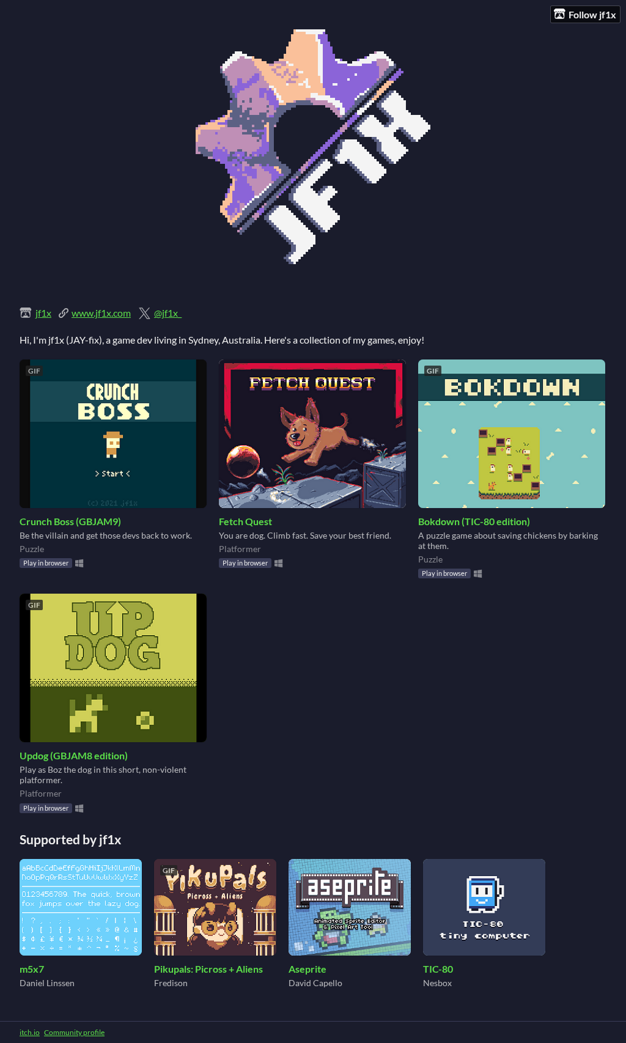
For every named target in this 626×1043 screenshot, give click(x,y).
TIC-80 (438, 969)
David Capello (315, 983)
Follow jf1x (592, 14)
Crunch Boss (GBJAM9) (70, 521)
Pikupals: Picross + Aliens (208, 969)
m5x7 (32, 969)
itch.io (30, 1032)
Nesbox (437, 983)
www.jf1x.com (101, 313)
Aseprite (307, 969)
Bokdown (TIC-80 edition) (474, 521)
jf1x (43, 313)
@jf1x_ (168, 313)
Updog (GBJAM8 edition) (74, 755)
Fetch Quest (245, 521)
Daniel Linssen (47, 983)
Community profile (74, 1032)
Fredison (171, 983)
